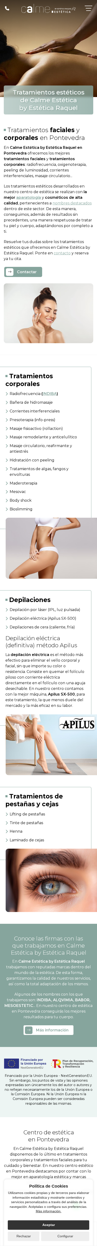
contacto (62, 253)
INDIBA (50, 393)
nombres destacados (72, 203)
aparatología (28, 197)
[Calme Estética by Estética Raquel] (48, 8)
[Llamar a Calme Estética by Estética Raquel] (7, 8)
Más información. (48, 1211)
